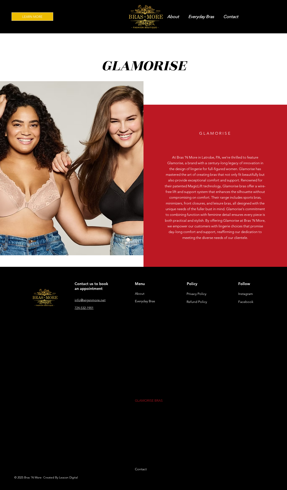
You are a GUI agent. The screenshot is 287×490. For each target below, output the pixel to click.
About (139, 294)
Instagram (245, 294)
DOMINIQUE (144, 347)
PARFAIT (141, 439)
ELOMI (140, 362)
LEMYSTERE (144, 416)
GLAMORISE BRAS (149, 401)
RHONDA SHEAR (148, 462)
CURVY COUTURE (148, 332)
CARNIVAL (142, 324)
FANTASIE (142, 377)
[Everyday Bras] (164, 301)
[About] (164, 293)
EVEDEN (141, 370)
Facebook (245, 302)
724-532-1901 (84, 308)
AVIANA (141, 316)
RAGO (139, 454)
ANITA (140, 309)
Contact (141, 469)
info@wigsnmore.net (90, 300)
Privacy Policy (196, 294)
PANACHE (142, 431)
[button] (201, 16)
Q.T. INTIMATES (146, 446)
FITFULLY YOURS (147, 393)
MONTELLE (143, 423)
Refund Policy (197, 302)
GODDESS (143, 408)
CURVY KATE (144, 339)
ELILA (139, 355)
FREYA (140, 385)
